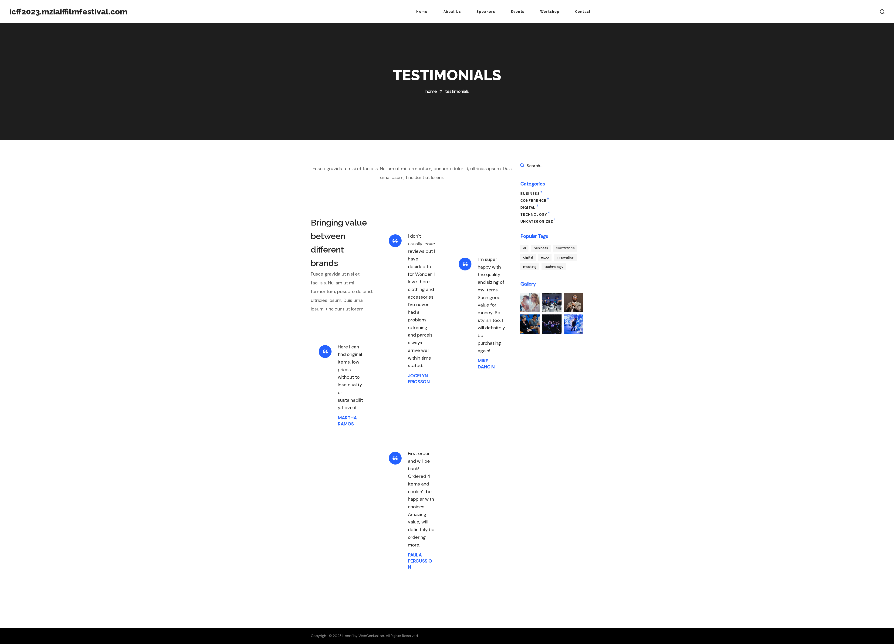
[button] (882, 11)
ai (524, 248)
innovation (565, 257)
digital (529, 207)
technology (535, 214)
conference (534, 200)
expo (545, 257)
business (531, 193)
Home (431, 91)
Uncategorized (537, 221)
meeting (529, 266)
